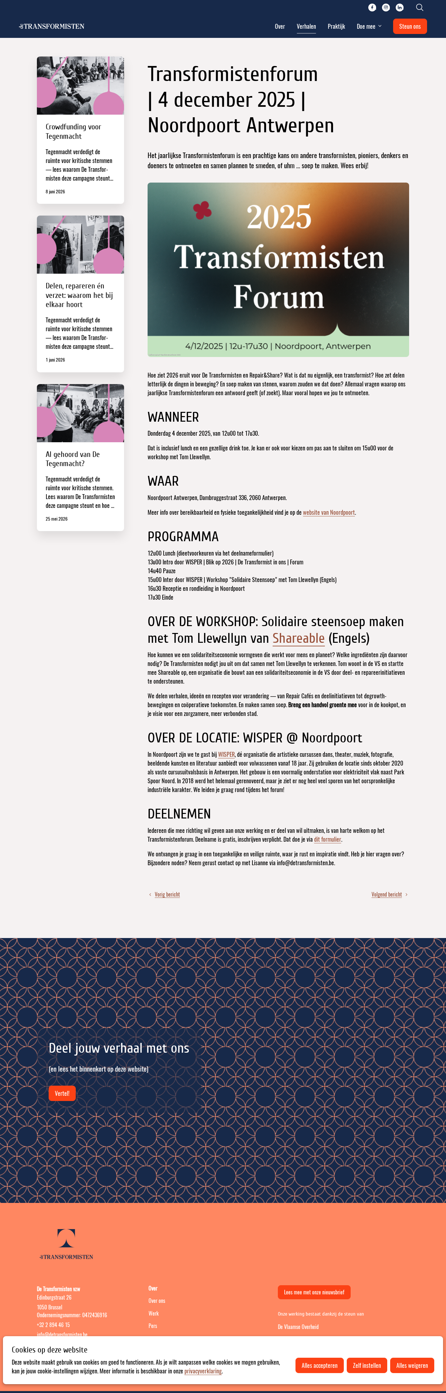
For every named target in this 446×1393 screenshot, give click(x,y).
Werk (154, 1313)
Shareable (299, 638)
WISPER (226, 754)
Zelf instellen (367, 1365)
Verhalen (306, 26)
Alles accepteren (320, 1365)
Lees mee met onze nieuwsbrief (314, 1292)
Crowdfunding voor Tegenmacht (80, 130)
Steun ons (410, 26)
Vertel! (62, 1093)
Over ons (157, 1300)
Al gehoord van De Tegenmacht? (80, 457)
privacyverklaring (203, 1371)
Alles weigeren (412, 1365)
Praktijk (336, 26)
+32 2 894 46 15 (53, 1324)
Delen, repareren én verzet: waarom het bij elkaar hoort (80, 294)
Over (280, 26)
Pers (153, 1325)
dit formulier (327, 839)
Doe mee (366, 26)
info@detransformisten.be (62, 1334)
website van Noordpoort (329, 512)
